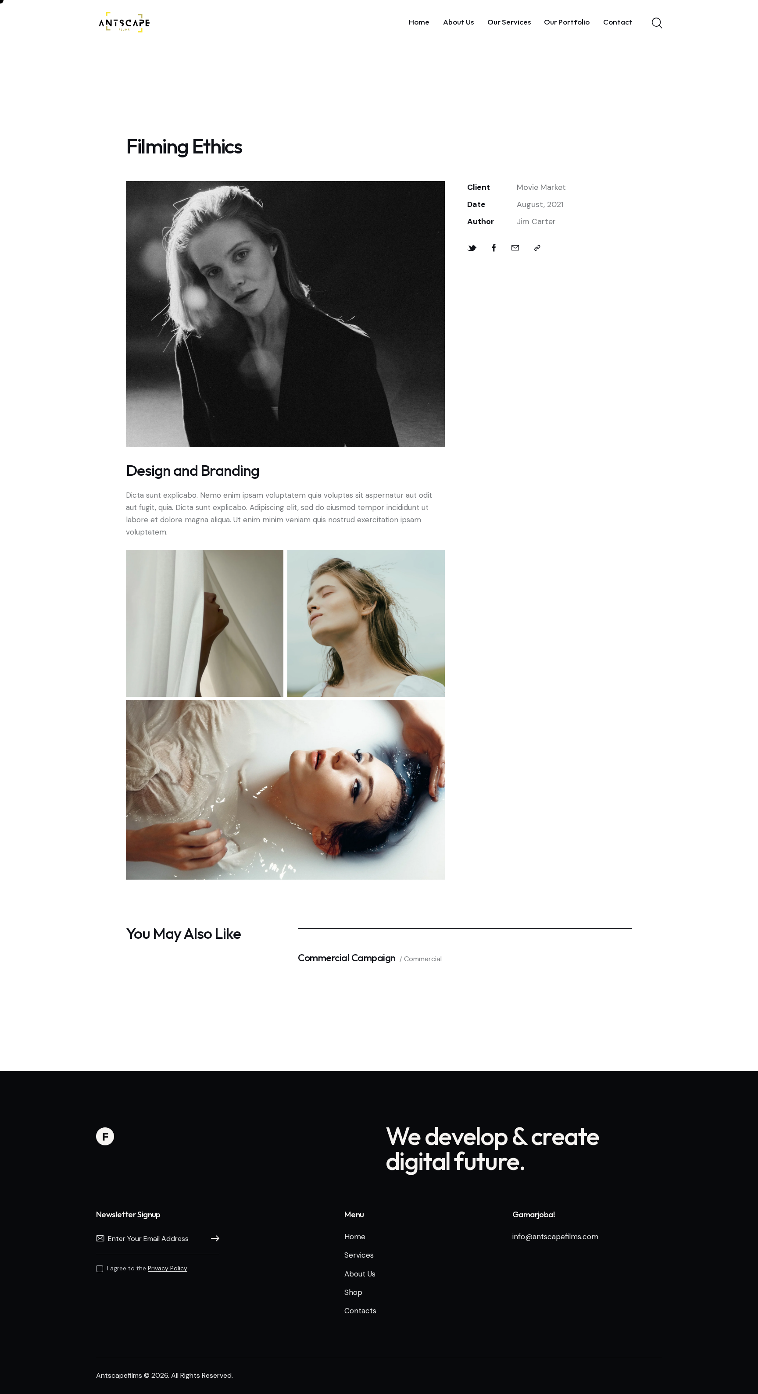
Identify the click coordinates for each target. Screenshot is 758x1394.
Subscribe (212, 1238)
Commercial (423, 958)
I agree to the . (148, 1268)
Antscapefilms (119, 1375)
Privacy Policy (167, 1268)
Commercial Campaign (347, 957)
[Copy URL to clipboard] (537, 248)
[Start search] (656, 23)
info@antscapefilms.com (555, 1236)
